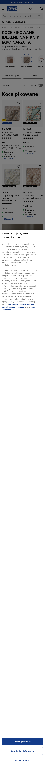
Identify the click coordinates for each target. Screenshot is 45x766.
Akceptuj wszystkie (23, 742)
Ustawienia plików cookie (22, 751)
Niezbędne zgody (22, 760)
